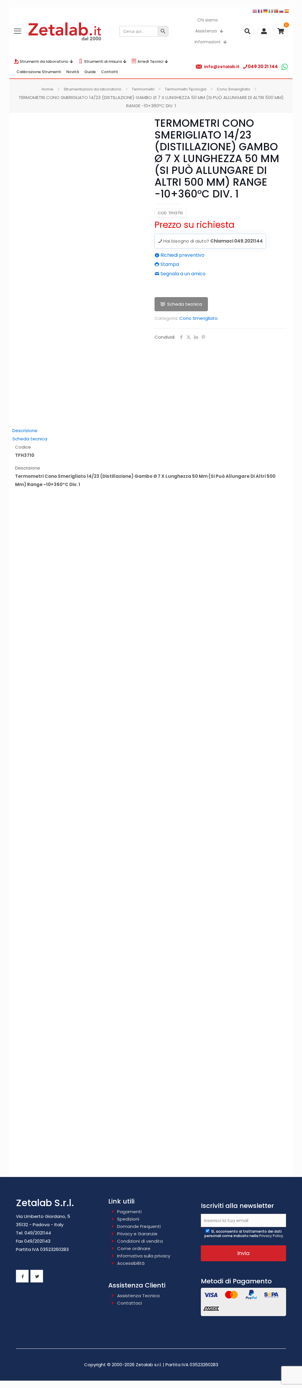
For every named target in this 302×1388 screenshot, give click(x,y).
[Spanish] (287, 11)
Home (47, 89)
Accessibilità (131, 1263)
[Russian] (281, 11)
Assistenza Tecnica (138, 1295)
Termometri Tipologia (185, 89)
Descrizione (24, 430)
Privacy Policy (271, 1235)
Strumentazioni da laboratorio (93, 89)
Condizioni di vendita (140, 1241)
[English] (255, 11)
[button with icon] (22, 1276)
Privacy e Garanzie (137, 1234)
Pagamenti (129, 1211)
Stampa (169, 264)
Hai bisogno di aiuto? (212, 241)
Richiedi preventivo (181, 255)
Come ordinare (133, 1248)
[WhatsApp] (284, 66)
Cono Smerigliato (233, 89)
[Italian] (271, 11)
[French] (260, 11)
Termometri (143, 89)
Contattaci (129, 1303)
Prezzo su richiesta (194, 224)
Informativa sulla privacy (143, 1256)
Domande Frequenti (139, 1226)
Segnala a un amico (182, 273)
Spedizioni (128, 1219)
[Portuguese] (276, 11)
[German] (265, 11)
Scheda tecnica (184, 304)
